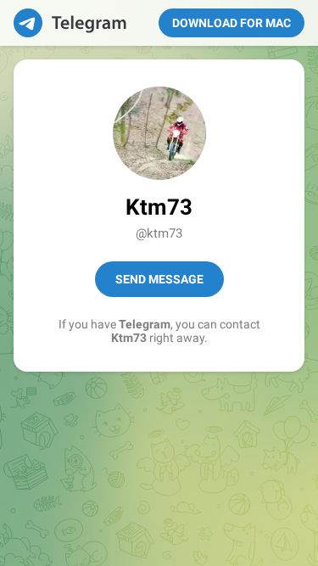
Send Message (159, 279)
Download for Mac (231, 23)
